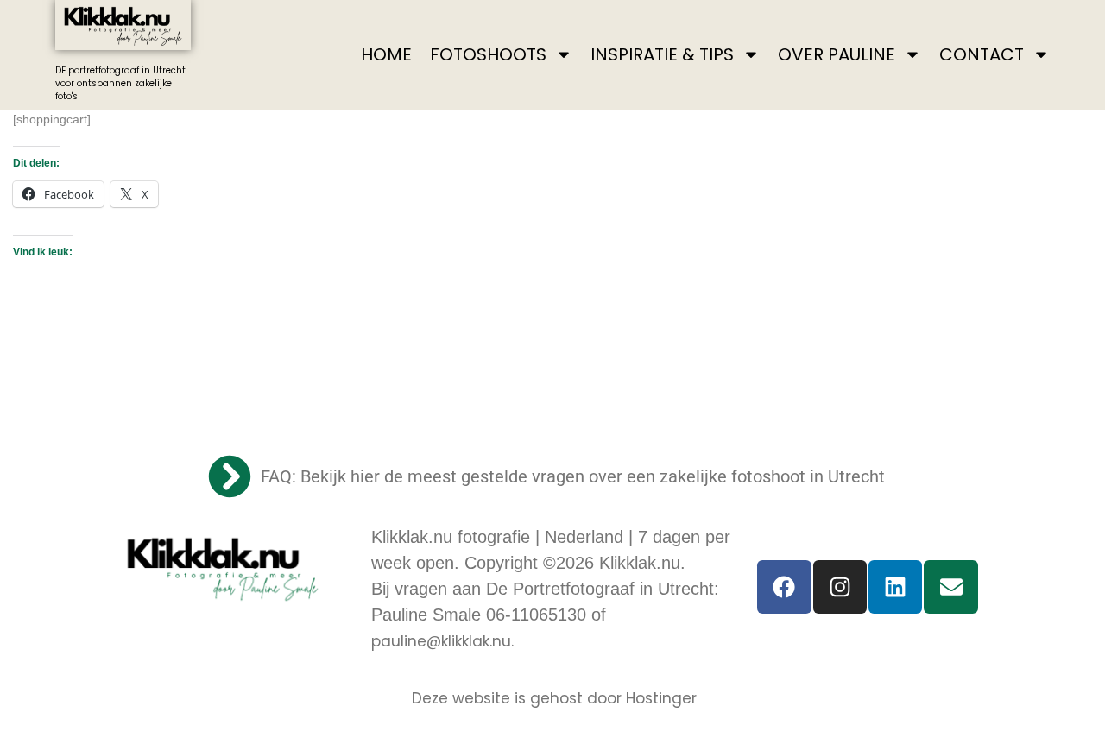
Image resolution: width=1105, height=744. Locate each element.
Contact (981, 54)
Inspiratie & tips (662, 54)
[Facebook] (784, 587)
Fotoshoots (488, 54)
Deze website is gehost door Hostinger (554, 698)
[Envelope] (950, 587)
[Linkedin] (895, 587)
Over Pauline (836, 54)
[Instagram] (840, 587)
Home (386, 54)
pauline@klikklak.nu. (442, 641)
